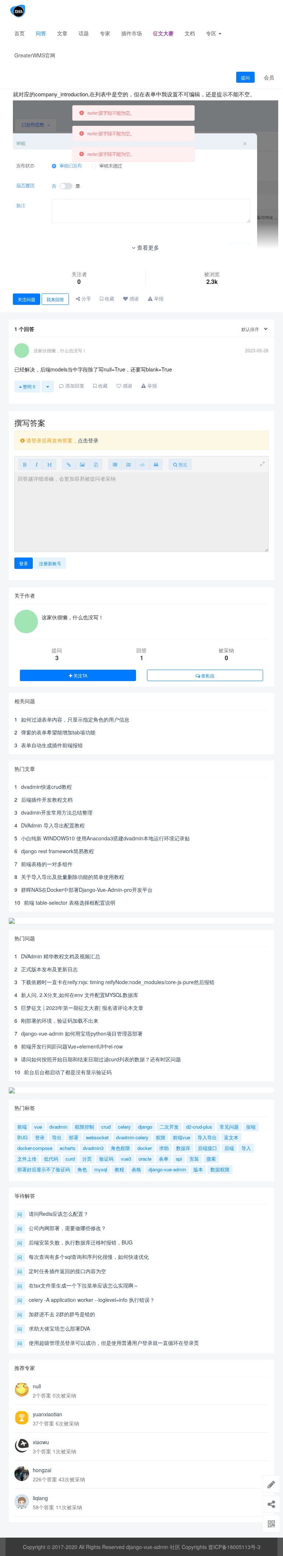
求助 (164, 1147)
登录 (23, 563)
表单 (163, 1158)
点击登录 (88, 440)
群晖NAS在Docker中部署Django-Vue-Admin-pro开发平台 (87, 889)
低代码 (51, 1158)
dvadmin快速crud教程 (46, 786)
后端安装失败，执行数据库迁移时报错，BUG (81, 1242)
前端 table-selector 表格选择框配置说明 (69, 902)
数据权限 (220, 1169)
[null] (21, 1389)
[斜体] (37, 464)
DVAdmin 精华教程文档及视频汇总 (60, 956)
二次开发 (169, 1126)
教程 (119, 1169)
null (37, 1386)
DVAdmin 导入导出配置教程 (53, 825)
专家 (105, 33)
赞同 (28, 386)
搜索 (211, 1158)
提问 (245, 77)
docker (144, 1147)
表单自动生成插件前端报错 (52, 745)
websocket (97, 1137)
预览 (182, 464)
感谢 (133, 298)
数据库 (183, 1147)
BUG (22, 1137)
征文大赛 (163, 33)
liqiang (40, 1498)
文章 (62, 33)
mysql (100, 1169)
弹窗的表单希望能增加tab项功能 (58, 732)
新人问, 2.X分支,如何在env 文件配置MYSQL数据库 (79, 994)
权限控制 (84, 1126)
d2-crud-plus (199, 1126)
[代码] (142, 464)
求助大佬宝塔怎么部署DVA (59, 1328)
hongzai (42, 1470)
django (145, 1126)
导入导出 (207, 1137)
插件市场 (131, 33)
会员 (269, 77)
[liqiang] (21, 1501)
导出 (57, 1137)
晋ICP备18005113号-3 (234, 1546)
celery (124, 1126)
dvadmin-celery (132, 1137)
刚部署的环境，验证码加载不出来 (59, 1020)
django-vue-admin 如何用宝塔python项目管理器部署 (82, 1033)
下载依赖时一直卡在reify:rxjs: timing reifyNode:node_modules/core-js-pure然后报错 (117, 982)
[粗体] (24, 464)
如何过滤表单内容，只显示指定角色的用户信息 (75, 719)
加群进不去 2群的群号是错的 (62, 1314)
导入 (246, 1147)
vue (38, 1126)
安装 (194, 1158)
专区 (212, 33)
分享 (85, 298)
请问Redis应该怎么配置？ (58, 1213)
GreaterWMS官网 (34, 55)
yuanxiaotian (47, 1414)
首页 (19, 33)
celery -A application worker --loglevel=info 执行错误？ (92, 1299)
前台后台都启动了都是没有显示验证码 (68, 1072)
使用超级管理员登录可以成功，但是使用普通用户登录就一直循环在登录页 (114, 1342)
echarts (68, 1147)
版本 (198, 1169)
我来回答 (55, 299)
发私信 (207, 675)
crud (106, 1126)
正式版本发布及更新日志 (49, 969)
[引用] (156, 464)
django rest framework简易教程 (57, 851)
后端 (229, 1147)
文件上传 (26, 1158)
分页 (87, 1158)
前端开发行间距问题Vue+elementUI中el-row (72, 1046)
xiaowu (41, 1442)
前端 (22, 1126)
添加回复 (74, 385)
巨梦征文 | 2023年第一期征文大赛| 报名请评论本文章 (82, 1007)
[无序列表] (115, 464)
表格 (136, 1169)
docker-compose (34, 1147)
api (179, 1158)
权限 (160, 1137)
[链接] (69, 464)
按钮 (251, 1126)
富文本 (231, 1137)
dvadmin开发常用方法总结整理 (56, 812)
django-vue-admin (167, 1169)
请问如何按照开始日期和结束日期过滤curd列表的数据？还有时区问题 (101, 1059)
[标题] (49, 464)
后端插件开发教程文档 (47, 799)
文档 (190, 33)
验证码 (106, 1158)
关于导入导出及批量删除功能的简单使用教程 (72, 876)
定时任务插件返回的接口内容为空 (67, 1271)
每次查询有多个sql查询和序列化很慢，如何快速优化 (89, 1256)
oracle (145, 1158)
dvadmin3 (93, 1147)
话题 (83, 33)
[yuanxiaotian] (21, 1417)
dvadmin (58, 1126)
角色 (82, 1169)
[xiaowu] (21, 1445)
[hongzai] (21, 1473)
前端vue (181, 1137)
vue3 (126, 1158)
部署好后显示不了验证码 (43, 1169)
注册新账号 (50, 563)
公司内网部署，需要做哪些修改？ (67, 1228)
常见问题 (229, 1126)
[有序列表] (129, 464)
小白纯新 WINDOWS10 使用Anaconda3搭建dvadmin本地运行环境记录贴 (105, 838)
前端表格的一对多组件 (47, 864)
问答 (41, 33)
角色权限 (120, 1147)
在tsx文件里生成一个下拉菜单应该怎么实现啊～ (84, 1285)
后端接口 (207, 1147)
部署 (73, 1137)
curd (70, 1158)
